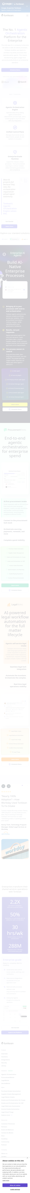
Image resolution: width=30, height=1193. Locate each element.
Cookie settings (15, 1189)
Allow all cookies (15, 1185)
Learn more (5, 1180)
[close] (27, 1157)
